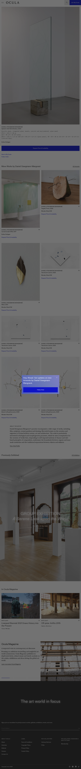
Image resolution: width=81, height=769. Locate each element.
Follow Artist (40, 390)
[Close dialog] (57, 378)
